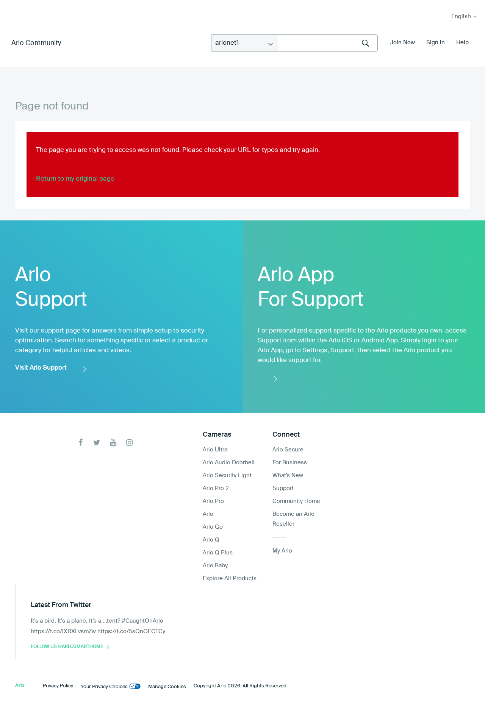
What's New (287, 475)
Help (462, 42)
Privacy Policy (58, 686)
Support (283, 488)
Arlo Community (36, 43)
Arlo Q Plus (218, 553)
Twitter (97, 442)
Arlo (208, 514)
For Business (289, 462)
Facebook (80, 442)
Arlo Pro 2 (216, 488)
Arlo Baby (215, 565)
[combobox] (328, 43)
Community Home (296, 501)
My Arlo (11, 5)
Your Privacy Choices (104, 686)
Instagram (129, 442)
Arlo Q (211, 540)
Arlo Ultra (215, 450)
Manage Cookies (167, 686)
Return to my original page (75, 179)
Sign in (435, 42)
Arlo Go (213, 527)
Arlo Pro (213, 501)
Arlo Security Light (227, 475)
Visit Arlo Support (41, 368)
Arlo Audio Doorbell (229, 462)
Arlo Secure (288, 450)
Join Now (402, 42)
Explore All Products (230, 578)
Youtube (113, 442)
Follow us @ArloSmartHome (67, 647)
